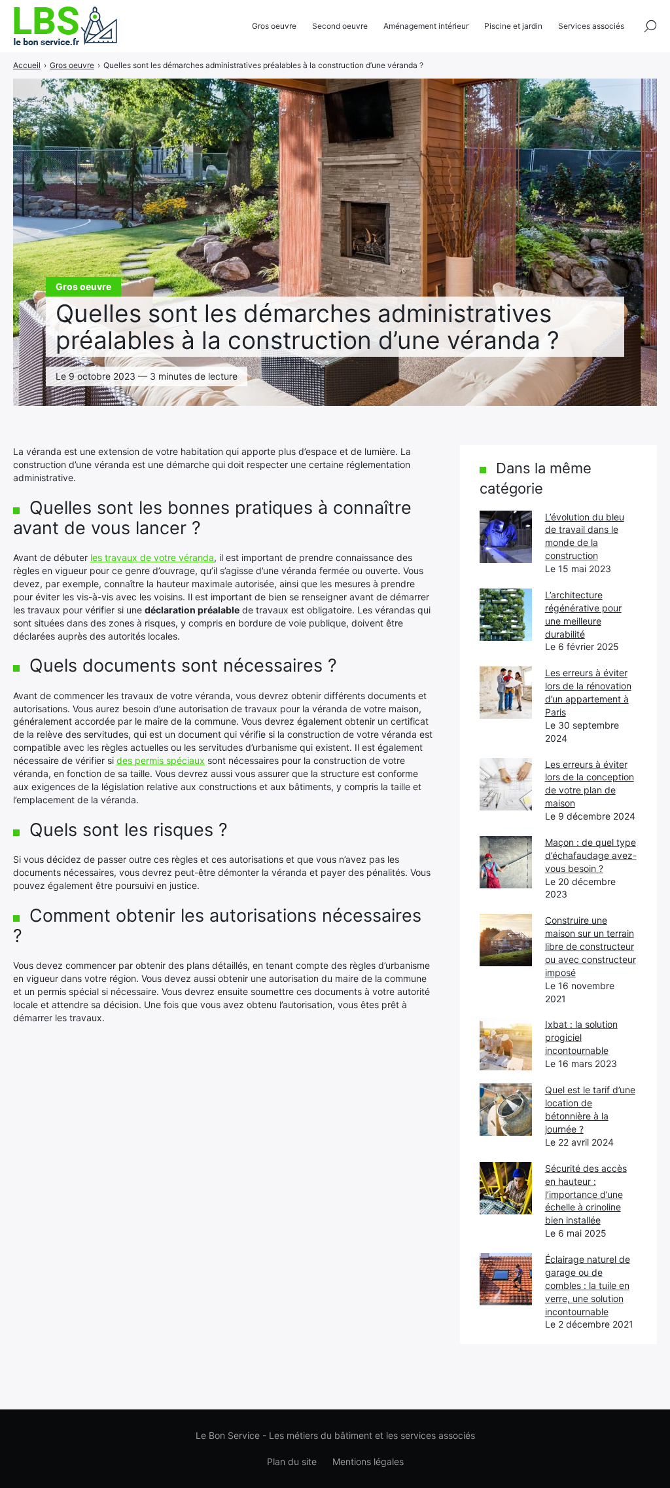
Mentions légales (368, 1461)
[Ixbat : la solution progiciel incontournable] (506, 1044)
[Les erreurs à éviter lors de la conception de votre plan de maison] (506, 784)
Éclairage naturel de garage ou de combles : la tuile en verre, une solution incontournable (587, 1285)
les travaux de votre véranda (152, 557)
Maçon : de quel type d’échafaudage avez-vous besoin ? (591, 855)
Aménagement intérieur (425, 26)
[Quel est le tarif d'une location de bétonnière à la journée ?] (506, 1109)
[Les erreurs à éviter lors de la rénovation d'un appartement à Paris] (506, 692)
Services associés (591, 26)
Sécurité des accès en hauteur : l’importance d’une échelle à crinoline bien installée (586, 1194)
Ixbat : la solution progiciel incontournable (581, 1037)
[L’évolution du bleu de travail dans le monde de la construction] (506, 537)
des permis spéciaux (160, 760)
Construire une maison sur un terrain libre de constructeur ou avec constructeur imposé (590, 946)
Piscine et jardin (513, 26)
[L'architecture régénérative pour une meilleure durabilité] (506, 615)
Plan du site (292, 1461)
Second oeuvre (340, 26)
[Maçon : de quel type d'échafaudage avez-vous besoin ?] (506, 862)
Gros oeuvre (274, 26)
